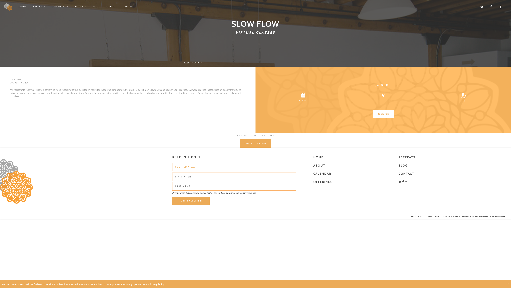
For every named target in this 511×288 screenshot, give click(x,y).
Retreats (80, 6)
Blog (96, 6)
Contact (111, 6)
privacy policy (233, 192)
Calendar (39, 6)
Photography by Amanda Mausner (490, 216)
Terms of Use (433, 216)
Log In (128, 6)
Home (318, 157)
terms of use (250, 192)
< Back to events (192, 63)
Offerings (59, 6)
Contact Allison (256, 143)
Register (383, 114)
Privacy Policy (417, 216)
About (22, 6)
